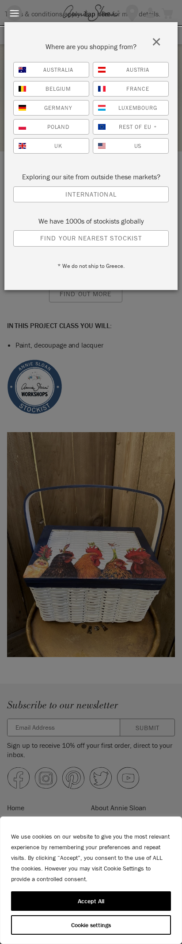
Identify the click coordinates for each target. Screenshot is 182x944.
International (91, 194)
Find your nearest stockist (91, 238)
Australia (58, 70)
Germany (58, 108)
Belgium (58, 89)
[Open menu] (14, 13)
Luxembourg (138, 108)
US (138, 146)
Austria (138, 70)
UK (58, 146)
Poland (58, 127)
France (137, 89)
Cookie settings (91, 925)
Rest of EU (138, 127)
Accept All (91, 901)
